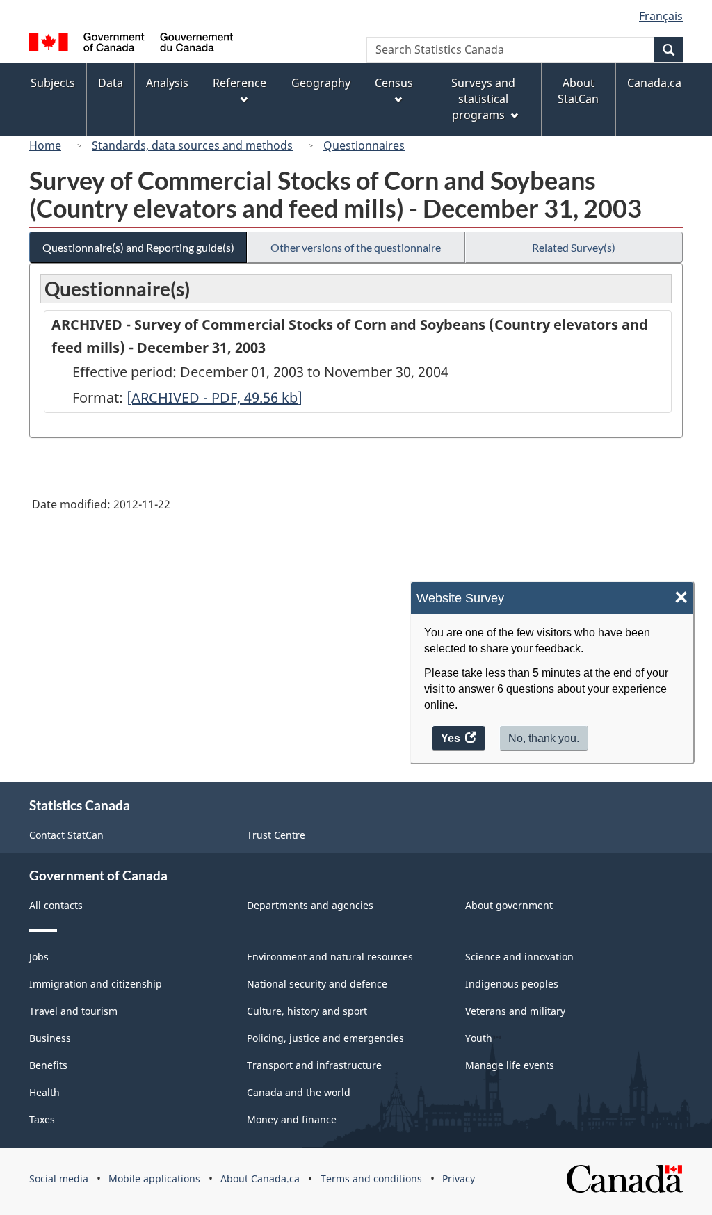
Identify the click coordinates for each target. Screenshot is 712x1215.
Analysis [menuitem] (167, 82)
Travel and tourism (73, 1010)
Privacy (458, 1178)
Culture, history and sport (307, 1010)
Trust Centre (276, 835)
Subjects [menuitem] (53, 82)
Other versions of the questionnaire (355, 247)
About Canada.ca (260, 1178)
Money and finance (292, 1119)
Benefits (48, 1065)
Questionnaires (364, 145)
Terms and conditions (371, 1178)
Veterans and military (515, 1010)
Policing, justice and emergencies (325, 1038)
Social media (58, 1178)
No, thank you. (543, 738)
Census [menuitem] (394, 82)
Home (45, 145)
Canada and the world (298, 1092)
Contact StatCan (66, 835)
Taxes (42, 1119)
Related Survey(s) (573, 247)
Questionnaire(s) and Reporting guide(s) (138, 247)
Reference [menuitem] (239, 82)
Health (44, 1092)
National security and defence (317, 983)
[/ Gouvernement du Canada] (131, 44)
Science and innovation (519, 956)
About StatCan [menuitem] (578, 90)
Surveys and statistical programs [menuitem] (483, 98)
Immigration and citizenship (95, 983)
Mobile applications (154, 1178)
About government (509, 905)
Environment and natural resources (330, 956)
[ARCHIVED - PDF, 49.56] (214, 397)
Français (661, 16)
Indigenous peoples (511, 983)
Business (50, 1038)
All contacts (56, 905)
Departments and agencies (310, 905)
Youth (478, 1038)
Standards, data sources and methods (192, 145)
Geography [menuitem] (320, 82)
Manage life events (509, 1065)
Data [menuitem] (110, 82)
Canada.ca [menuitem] (654, 82)
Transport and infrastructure (314, 1065)
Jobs (39, 956)
